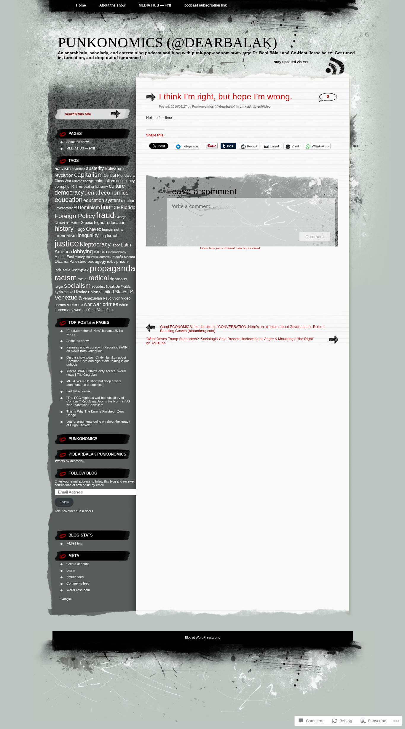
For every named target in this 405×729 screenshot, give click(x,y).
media (100, 251)
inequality (88, 235)
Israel (112, 235)
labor (115, 245)
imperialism (66, 235)
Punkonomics (83, 439)
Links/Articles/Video (255, 106)
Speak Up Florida (118, 286)
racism (66, 277)
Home (81, 5)
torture (68, 292)
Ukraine (80, 292)
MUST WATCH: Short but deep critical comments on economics (93, 382)
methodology (117, 252)
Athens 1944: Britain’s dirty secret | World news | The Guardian (96, 372)
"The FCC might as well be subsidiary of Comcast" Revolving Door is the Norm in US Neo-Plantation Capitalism (98, 401)
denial (92, 193)
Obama (61, 261)
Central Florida (116, 175)
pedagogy (96, 261)
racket (82, 279)
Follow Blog (82, 473)
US (131, 292)
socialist (98, 286)
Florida (128, 207)
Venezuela (68, 297)
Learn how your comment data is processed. (230, 248)
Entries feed (75, 577)
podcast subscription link (205, 5)
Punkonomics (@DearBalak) (167, 42)
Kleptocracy (95, 244)
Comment (314, 236)
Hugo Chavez (87, 229)
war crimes (105, 304)
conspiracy (125, 181)
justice (67, 243)
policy (111, 261)
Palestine (78, 261)
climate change (83, 181)
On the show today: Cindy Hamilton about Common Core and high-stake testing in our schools (97, 361)
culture (117, 186)
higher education (109, 222)
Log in (70, 570)
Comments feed (77, 583)
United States (114, 291)
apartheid (78, 169)
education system (101, 200)
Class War (63, 181)
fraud (105, 215)
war (88, 304)
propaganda (112, 268)
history (64, 228)
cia (132, 175)
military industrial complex (93, 257)
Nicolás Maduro (123, 257)
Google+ (66, 599)
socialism (77, 285)
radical (98, 278)
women (80, 310)
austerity (95, 168)
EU (76, 208)
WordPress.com (78, 590)
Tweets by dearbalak (69, 461)
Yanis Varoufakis (100, 310)
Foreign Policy (75, 215)
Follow (64, 502)
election (128, 200)
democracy (69, 192)
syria (59, 292)
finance (110, 207)
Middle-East (64, 257)
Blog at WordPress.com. (202, 637)
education (68, 199)
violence (75, 304)
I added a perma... (79, 391)
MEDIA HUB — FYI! (155, 5)
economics (115, 193)
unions (94, 291)
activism (63, 168)
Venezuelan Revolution (101, 298)
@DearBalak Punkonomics (97, 454)
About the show (112, 5)
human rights (112, 229)
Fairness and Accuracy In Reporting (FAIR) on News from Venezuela (97, 349)
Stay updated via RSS (291, 62)
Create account (77, 564)
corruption (63, 186)
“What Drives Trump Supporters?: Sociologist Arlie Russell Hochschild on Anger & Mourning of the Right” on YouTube (230, 341)
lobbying (83, 251)
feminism (90, 207)
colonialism (105, 180)
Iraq (103, 236)
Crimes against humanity (90, 186)
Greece (87, 222)
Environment (64, 208)
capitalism (88, 174)
